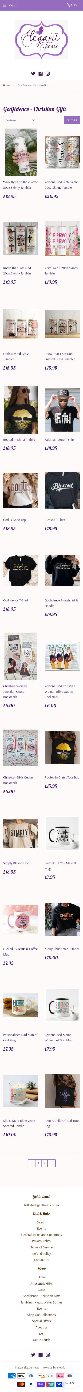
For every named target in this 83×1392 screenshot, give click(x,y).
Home (6, 85)
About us (42, 1327)
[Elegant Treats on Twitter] (33, 74)
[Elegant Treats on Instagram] (48, 74)
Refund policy (41, 1253)
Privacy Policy (41, 1241)
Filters (71, 120)
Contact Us (41, 1260)
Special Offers (41, 1321)
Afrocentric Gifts (41, 1283)
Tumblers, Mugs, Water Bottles (41, 1302)
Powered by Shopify (54, 1367)
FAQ (41, 1333)
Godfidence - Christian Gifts (41, 1296)
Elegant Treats (31, 1367)
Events (41, 1228)
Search (41, 1222)
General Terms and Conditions (41, 1235)
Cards (42, 1289)
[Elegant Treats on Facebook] (40, 74)
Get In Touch (41, 1340)
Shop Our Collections (41, 1315)
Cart (76, 5)
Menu (12, 5)
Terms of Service (42, 1247)
